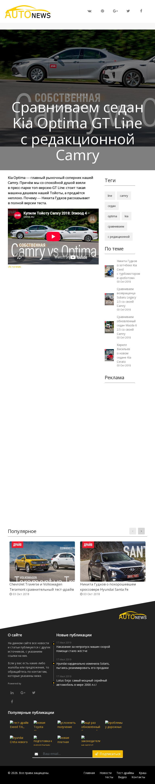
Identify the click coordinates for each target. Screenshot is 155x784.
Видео (122, 777)
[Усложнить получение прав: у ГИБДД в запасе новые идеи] (67, 725)
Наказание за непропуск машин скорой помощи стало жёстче (83, 649)
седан (112, 206)
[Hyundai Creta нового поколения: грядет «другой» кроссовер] (19, 741)
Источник (14, 267)
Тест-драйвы (125, 773)
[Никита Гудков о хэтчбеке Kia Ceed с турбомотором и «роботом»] (109, 271)
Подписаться (109, 754)
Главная (89, 773)
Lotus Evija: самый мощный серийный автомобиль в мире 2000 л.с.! (81, 682)
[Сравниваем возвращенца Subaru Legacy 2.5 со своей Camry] (109, 299)
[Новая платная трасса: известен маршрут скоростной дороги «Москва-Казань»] (67, 741)
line (110, 196)
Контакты (138, 777)
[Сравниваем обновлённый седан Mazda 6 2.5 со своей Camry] (109, 327)
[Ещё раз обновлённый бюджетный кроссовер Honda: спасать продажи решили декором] (90, 725)
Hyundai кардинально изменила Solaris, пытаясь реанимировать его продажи (83, 666)
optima (112, 216)
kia (126, 216)
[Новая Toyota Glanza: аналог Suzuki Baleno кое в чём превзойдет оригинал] (43, 725)
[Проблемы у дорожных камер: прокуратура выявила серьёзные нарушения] (114, 725)
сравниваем (116, 226)
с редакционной (119, 237)
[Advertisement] (120, 448)
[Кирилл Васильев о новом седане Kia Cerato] (109, 355)
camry (124, 196)
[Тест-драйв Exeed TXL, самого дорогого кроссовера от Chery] (19, 725)
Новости (106, 773)
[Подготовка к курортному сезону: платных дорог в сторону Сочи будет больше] (43, 741)
